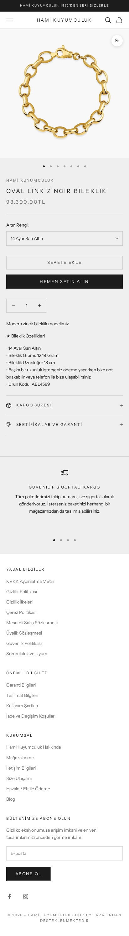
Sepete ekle (64, 262)
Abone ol (28, 873)
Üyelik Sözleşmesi (24, 633)
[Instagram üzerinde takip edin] (26, 896)
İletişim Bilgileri (21, 768)
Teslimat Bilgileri (22, 695)
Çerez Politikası (21, 612)
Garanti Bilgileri (21, 685)
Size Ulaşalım (19, 778)
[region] (64, 499)
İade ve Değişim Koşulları (30, 716)
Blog (10, 799)
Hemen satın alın (64, 281)
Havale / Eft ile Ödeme (28, 789)
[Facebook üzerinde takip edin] (9, 896)
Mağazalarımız (20, 758)
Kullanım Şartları (22, 706)
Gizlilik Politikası (21, 591)
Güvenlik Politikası (24, 643)
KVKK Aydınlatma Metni (30, 581)
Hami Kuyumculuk (30, 180)
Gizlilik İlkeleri (19, 602)
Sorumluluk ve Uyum (26, 653)
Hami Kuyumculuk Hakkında (33, 747)
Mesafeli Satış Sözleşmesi (32, 622)
